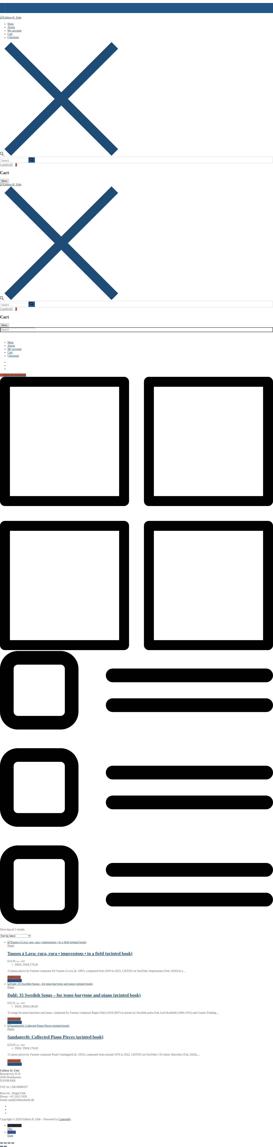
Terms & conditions (14, 375)
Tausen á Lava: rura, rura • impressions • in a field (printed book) (69, 953)
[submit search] (31, 160)
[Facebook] (8, 4)
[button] (14, 977)
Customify (64, 1119)
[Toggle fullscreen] (5, 1142)
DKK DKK (14, 1127)
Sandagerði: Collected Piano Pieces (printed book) (55, 1037)
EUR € (11, 1134)
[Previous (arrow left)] (1, 1146)
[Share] (8, 1142)
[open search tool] (59, 154)
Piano (10, 945)
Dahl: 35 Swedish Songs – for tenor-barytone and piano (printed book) (74, 995)
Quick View (14, 980)
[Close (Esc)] (12, 1142)
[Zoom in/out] (1, 1142)
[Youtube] (8, 7)
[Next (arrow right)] (5, 1146)
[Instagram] (8, 11)
